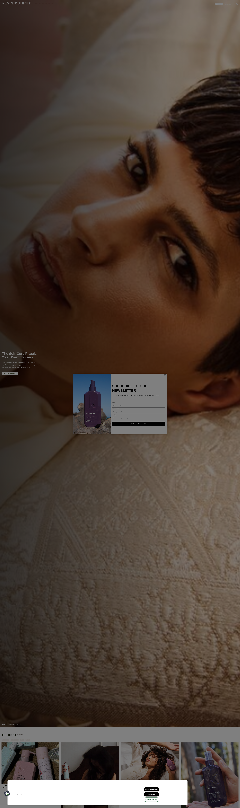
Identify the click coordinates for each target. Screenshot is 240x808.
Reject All (151, 794)
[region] (98, 792)
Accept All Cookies (151, 789)
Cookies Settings (152, 799)
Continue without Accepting (151, 785)
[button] (7, 793)
